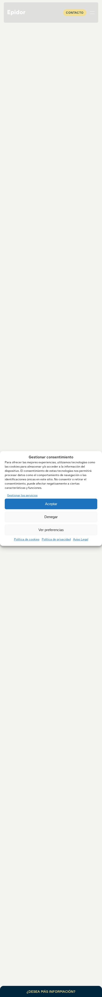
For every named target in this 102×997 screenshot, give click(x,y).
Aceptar (51, 504)
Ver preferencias (51, 530)
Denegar (51, 517)
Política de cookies (26, 539)
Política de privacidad (56, 539)
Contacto (74, 12)
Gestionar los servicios (22, 495)
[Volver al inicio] (16, 12)
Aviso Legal (80, 539)
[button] (92, 12)
